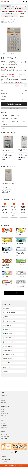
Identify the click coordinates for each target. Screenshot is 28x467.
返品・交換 (3, 402)
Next (26, 39)
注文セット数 (13, 85)
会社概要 (4, 456)
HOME (2, 19)
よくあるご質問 (4, 425)
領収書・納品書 (4, 413)
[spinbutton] (21, 85)
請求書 (2, 411)
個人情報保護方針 (6, 459)
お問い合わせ (4, 427)
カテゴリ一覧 (4, 434)
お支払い (3, 400)
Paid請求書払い (4, 415)
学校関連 (22, 16)
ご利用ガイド (4, 395)
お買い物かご (4, 438)
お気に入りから (10, 8)
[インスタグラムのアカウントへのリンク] (12, 452)
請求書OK (13, 11)
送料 (5, 11)
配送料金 (3, 398)
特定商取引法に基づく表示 (8, 462)
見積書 (2, 409)
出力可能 (22, 11)
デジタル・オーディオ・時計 (7, 21)
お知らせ (3, 423)
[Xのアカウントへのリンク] (16, 452)
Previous (2, 39)
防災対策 (22, 13)
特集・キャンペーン (5, 436)
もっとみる (14, 292)
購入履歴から (20, 8)
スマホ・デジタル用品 (11, 19)
